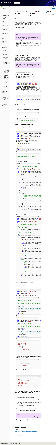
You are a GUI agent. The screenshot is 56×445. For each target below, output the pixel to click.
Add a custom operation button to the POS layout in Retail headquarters (50, 14)
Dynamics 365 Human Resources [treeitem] (4, 105)
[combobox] (5, 12)
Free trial (53, 8)
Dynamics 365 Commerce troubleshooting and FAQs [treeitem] (5, 96)
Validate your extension (50, 16)
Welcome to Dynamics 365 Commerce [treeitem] (5, 18)
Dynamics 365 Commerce (25, 11)
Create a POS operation (50, 12)
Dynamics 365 (19, 11)
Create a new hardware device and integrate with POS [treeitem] (6, 68)
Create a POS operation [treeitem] (5, 63)
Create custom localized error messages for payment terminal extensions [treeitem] (6, 76)
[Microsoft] (1, 6)
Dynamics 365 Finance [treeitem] (4, 100)
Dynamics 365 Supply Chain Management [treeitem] (5, 103)
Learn (15, 11)
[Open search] (52, 6)
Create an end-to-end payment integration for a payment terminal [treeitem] (6, 72)
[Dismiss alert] (54, 1)
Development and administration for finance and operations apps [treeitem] (5, 98)
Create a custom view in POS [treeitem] (6, 65)
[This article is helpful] (53, 18)
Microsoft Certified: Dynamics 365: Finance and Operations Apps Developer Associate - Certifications (26, 431)
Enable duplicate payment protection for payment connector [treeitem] (6, 81)
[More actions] (40, 11)
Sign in (54, 6)
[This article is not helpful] (54, 18)
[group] (28, 100)
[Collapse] (9, 10)
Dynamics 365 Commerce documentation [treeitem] (5, 16)
